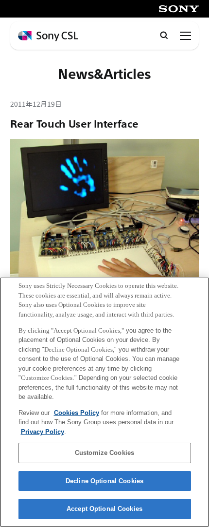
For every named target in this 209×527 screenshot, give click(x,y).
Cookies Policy (76, 412)
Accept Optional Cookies (104, 508)
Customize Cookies (104, 452)
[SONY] (179, 9)
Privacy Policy (42, 431)
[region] (104, 402)
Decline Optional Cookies (104, 481)
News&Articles (104, 74)
